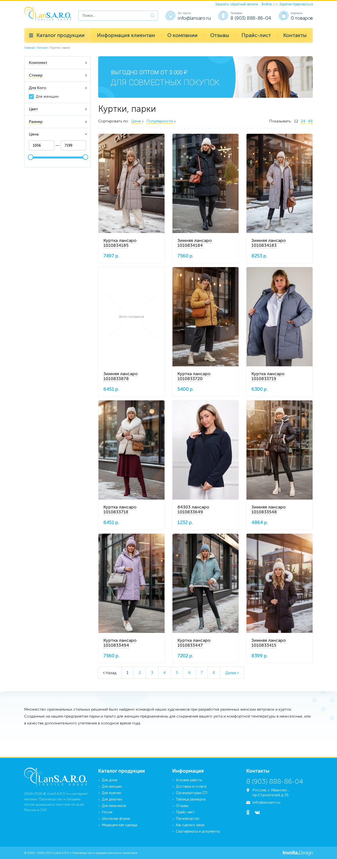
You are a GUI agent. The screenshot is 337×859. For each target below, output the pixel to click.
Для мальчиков (114, 806)
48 (310, 121)
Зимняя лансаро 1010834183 (268, 243)
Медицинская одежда (119, 825)
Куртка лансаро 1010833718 (119, 509)
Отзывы (219, 35)
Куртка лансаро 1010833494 (119, 643)
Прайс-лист (256, 35)
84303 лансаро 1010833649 (193, 509)
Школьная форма (116, 819)
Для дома (109, 780)
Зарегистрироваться (296, 4)
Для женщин (47, 96)
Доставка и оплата (191, 786)
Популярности (160, 121)
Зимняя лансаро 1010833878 (120, 376)
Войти (267, 4)
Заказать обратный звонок (236, 4)
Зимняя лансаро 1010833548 (268, 509)
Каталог (42, 47)
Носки (107, 812)
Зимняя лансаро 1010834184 (194, 243)
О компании (182, 35)
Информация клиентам (126, 35)
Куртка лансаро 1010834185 (119, 243)
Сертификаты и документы (198, 831)
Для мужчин (111, 793)
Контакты (295, 35)
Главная (29, 47)
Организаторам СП (191, 793)
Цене (136, 121)
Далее (232, 672)
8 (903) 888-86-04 (250, 18)
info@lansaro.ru (194, 18)
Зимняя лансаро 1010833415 (268, 643)
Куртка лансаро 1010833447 (193, 643)
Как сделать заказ (190, 825)
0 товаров (302, 18)
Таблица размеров (191, 799)
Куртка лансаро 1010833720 (193, 376)
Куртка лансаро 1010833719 (267, 376)
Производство (188, 819)
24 (303, 121)
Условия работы (189, 780)
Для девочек (112, 799)
